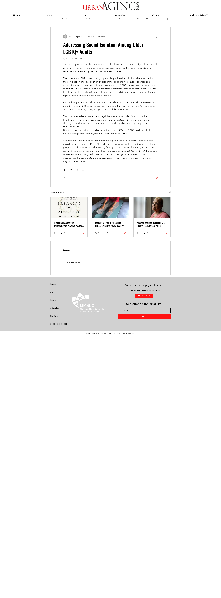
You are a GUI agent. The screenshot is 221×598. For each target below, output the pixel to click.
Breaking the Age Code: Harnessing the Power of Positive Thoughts (68, 224)
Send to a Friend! (58, 323)
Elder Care (137, 19)
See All (168, 192)
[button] (167, 19)
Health (88, 19)
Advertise (55, 308)
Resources (123, 19)
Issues (53, 300)
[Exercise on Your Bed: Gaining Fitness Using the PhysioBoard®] (110, 207)
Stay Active (109, 19)
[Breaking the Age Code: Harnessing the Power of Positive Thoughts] (69, 207)
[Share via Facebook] (64, 170)
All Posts (53, 19)
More (148, 19)
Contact (54, 316)
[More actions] (156, 36)
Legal (98, 19)
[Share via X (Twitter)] (70, 170)
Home (53, 284)
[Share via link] (83, 170)
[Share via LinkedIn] (77, 170)
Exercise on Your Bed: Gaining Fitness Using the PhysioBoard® (109, 224)
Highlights (66, 19)
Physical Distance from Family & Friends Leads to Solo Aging (151, 224)
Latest (78, 19)
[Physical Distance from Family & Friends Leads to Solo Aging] (152, 207)
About (53, 292)
